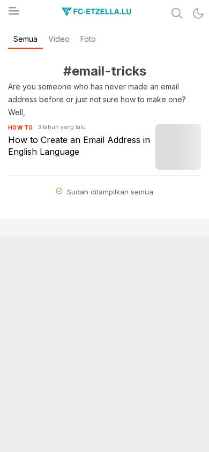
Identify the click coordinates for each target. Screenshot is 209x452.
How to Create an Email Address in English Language (79, 145)
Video (59, 38)
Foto (88, 38)
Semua (25, 38)
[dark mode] (198, 13)
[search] (177, 13)
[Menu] (13, 14)
